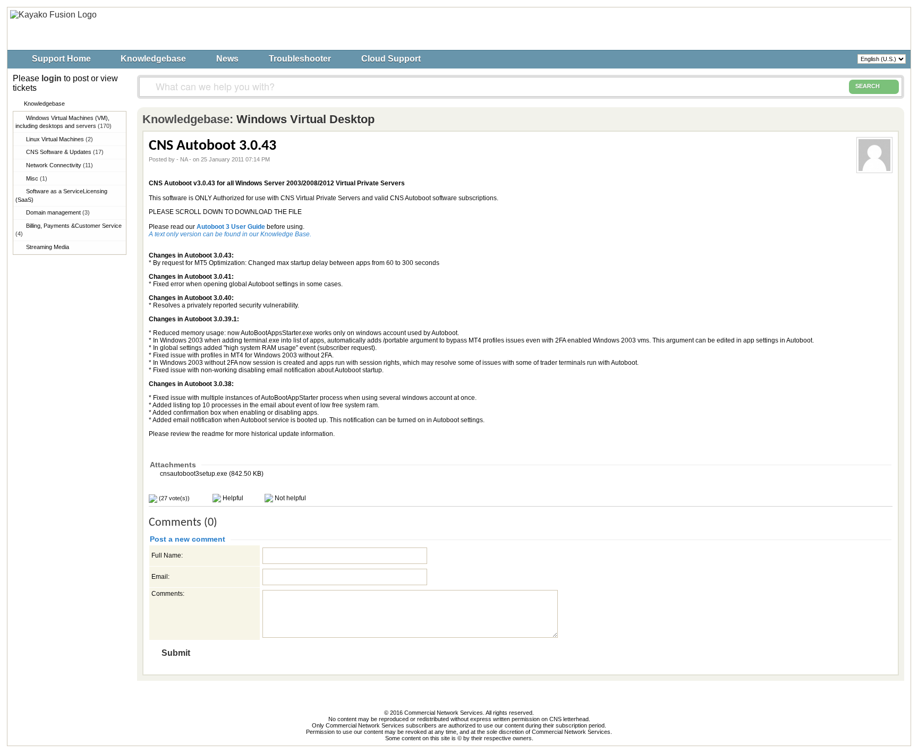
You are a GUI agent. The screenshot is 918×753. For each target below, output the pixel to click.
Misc (36, 178)
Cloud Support (391, 58)
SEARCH (867, 86)
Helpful (232, 498)
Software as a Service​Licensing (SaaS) (61, 195)
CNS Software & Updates (65, 152)
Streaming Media (47, 247)
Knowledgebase (153, 58)
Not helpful (289, 498)
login (51, 78)
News (227, 58)
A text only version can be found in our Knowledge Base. (230, 234)
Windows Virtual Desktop (305, 119)
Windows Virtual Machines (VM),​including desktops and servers (63, 122)
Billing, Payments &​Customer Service (68, 230)
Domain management (58, 212)
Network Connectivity (59, 165)
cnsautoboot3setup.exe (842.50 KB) (211, 473)
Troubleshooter (300, 58)
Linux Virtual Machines (59, 139)
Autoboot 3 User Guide (231, 226)
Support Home (61, 58)
